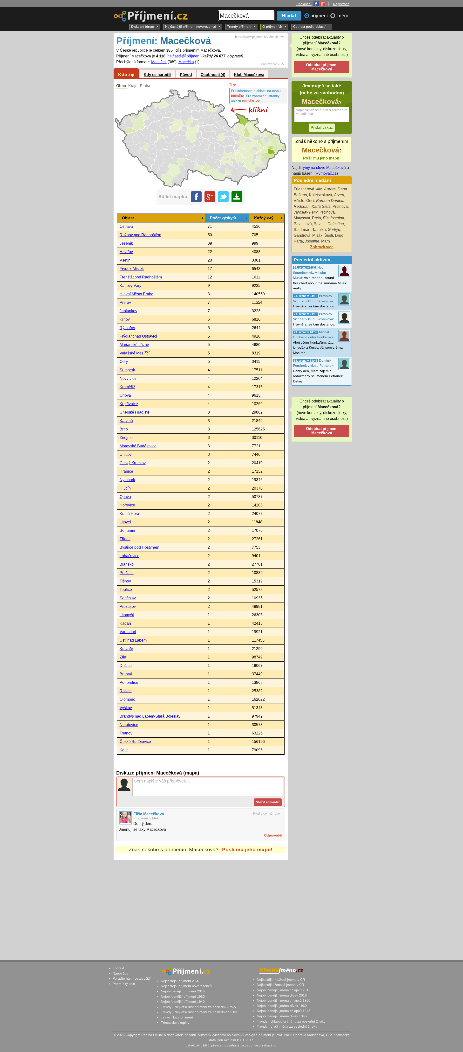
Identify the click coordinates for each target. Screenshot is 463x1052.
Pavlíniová (303, 224)
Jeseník (126, 243)
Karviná (126, 421)
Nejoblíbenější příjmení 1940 (183, 1002)
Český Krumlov (133, 463)
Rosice (126, 691)
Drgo (339, 235)
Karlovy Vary (130, 286)
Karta (298, 241)
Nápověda (120, 973)
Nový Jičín (128, 378)
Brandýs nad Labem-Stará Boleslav (150, 716)
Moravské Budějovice (138, 446)
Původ (186, 75)
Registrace (341, 4)
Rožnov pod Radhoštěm (140, 235)
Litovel (125, 522)
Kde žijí (126, 74)
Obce (121, 86)
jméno (342, 15)
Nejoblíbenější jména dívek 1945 (282, 1016)
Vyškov (126, 708)
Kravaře (126, 649)
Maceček (159, 62)
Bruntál (126, 674)
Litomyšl (127, 615)
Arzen (339, 195)
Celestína (335, 224)
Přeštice (127, 573)
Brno (124, 429)
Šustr (328, 235)
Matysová (302, 218)
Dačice (126, 666)
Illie (319, 189)
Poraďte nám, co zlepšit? (132, 978)
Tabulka (319, 230)
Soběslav (128, 598)
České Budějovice (135, 742)
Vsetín (125, 260)
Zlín (123, 657)
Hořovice (127, 505)
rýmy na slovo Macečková (324, 168)
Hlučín (125, 488)
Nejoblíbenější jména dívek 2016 (282, 995)
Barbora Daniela (330, 201)
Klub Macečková (249, 75)
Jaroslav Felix (306, 212)
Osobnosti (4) (213, 75)
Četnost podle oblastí (309, 26)
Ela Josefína (333, 218)
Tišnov (125, 581)
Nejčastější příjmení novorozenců (190, 26)
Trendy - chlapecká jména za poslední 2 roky (291, 1021)
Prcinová (340, 206)
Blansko (127, 564)
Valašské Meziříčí (135, 353)
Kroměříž (127, 387)
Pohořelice (129, 682)
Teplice (126, 590)
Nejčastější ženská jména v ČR (280, 985)
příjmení (319, 15)
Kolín (124, 750)
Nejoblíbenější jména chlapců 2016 (283, 990)
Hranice (126, 471)
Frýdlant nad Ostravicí (138, 336)
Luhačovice (129, 556)
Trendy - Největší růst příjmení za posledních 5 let (199, 1012)
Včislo (299, 201)
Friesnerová (304, 189)
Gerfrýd (334, 230)
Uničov (126, 454)
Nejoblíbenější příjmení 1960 (183, 996)
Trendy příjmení (239, 26)
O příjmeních (272, 26)
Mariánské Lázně (134, 345)
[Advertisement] (201, 905)
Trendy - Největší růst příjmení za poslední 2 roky (198, 1007)
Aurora (330, 189)
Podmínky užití (124, 984)
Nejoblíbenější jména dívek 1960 (282, 1006)
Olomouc (127, 699)
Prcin (316, 218)
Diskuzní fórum (142, 26)
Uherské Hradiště (135, 412)
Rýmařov (127, 328)
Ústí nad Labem (133, 640)
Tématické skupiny (175, 1022)
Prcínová (327, 212)
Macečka (186, 62)
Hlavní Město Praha (136, 294)
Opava (125, 497)
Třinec (125, 539)
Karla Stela (321, 206)
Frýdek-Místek (132, 269)
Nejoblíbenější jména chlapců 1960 (283, 1000)
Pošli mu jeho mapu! (247, 849)
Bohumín (127, 530)
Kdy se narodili (157, 75)
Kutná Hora (129, 514)
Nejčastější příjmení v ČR (180, 981)
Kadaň (125, 623)
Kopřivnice (129, 404)
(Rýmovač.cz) (326, 173)
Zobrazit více (322, 247)
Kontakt (118, 968)
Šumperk (127, 370)
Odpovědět (273, 835)
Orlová (125, 395)
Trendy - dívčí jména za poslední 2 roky (287, 1026)
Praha (145, 86)
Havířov (126, 252)
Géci (310, 201)
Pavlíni (320, 224)
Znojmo (126, 438)
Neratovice (129, 725)
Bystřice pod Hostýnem (139, 547)
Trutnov (126, 733)
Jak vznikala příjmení (177, 1017)
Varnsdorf (128, 632)
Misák (317, 235)
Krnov (125, 319)
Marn (325, 241)
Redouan (302, 206)
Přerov (125, 302)
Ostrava (126, 226)
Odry (124, 362)
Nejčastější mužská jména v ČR (281, 980)
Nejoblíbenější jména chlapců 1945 (283, 1011)
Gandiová (302, 235)
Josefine (312, 241)
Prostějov (128, 606)
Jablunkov (128, 311)
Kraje (132, 86)
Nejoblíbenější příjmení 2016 (183, 991)
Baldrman (302, 230)
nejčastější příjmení (183, 56)
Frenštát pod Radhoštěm (141, 277)
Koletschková (320, 195)
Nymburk (127, 480)
